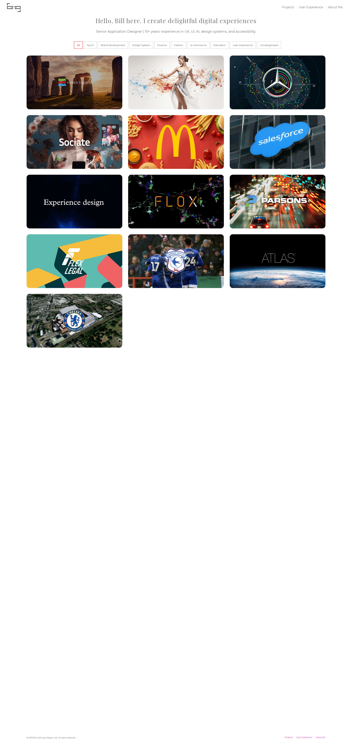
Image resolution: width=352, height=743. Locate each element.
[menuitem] (287, 7)
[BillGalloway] (14, 7)
